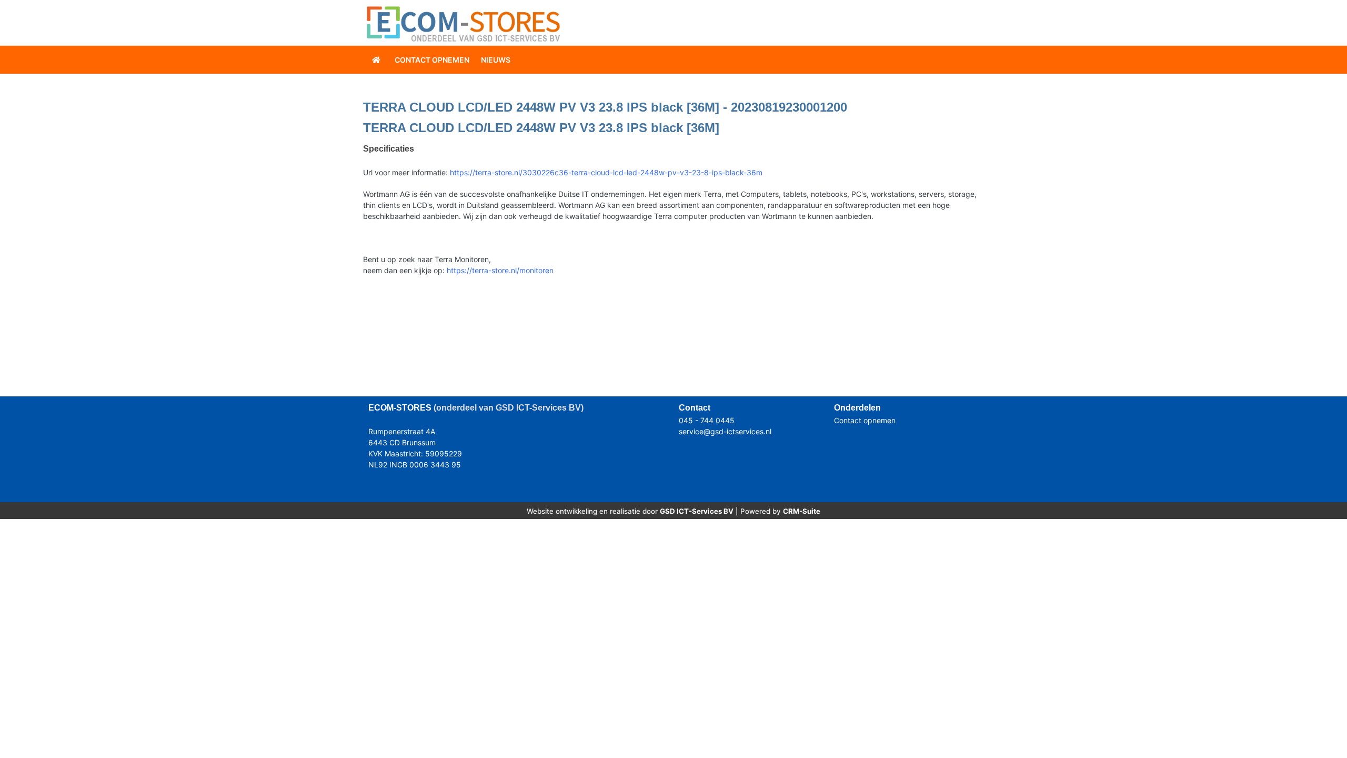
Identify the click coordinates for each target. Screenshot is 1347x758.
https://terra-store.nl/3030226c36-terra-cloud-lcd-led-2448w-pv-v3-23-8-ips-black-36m (606, 172)
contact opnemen (432, 59)
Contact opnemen (865, 420)
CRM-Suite (801, 511)
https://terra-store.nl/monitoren (500, 270)
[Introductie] (377, 59)
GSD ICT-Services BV (696, 511)
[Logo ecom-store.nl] (463, 22)
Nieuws (495, 59)
